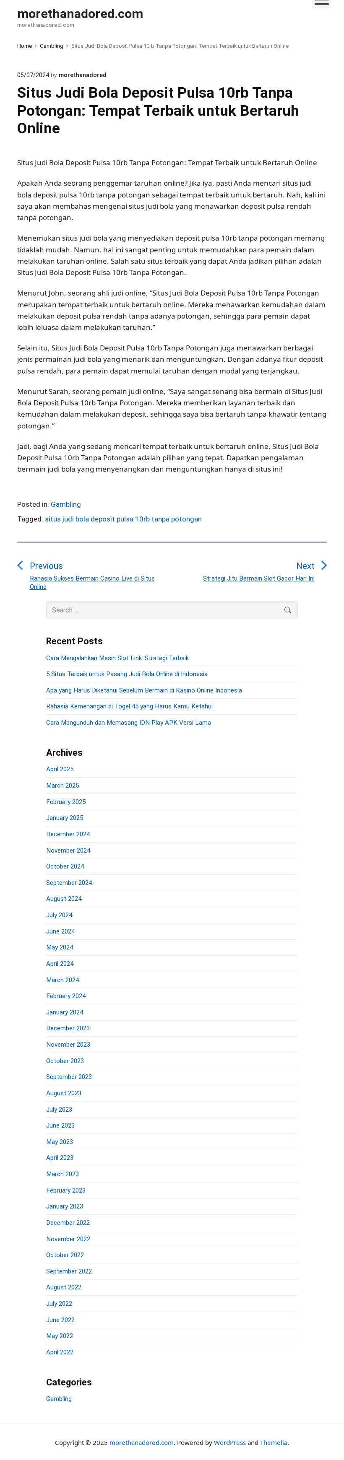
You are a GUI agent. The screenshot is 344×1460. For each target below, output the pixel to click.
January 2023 (64, 1206)
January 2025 (64, 818)
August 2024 (63, 898)
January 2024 (64, 1012)
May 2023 (59, 1142)
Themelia (273, 1442)
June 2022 (60, 1320)
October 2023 (65, 1061)
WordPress (230, 1442)
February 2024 (66, 996)
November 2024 (68, 850)
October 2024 (65, 866)
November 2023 (68, 1044)
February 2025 (66, 802)
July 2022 (59, 1303)
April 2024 (59, 963)
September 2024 (69, 883)
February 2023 (66, 1190)
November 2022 (68, 1239)
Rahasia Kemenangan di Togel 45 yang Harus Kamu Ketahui (129, 706)
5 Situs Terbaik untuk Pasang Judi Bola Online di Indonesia (127, 674)
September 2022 (69, 1271)
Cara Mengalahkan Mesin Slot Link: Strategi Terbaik (117, 658)
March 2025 (62, 785)
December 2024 (68, 834)
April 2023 (59, 1158)
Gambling (66, 504)
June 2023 (60, 1125)
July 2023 (59, 1109)
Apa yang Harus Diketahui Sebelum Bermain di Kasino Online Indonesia (144, 690)
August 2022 (63, 1287)
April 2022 (59, 1352)
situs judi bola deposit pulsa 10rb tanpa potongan (123, 519)
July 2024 (59, 915)
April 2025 (59, 769)
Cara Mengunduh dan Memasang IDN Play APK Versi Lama (128, 722)
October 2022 (65, 1255)
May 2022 (59, 1336)
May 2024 (59, 947)
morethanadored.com (141, 1442)
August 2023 (63, 1093)
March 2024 (62, 980)
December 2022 (68, 1223)
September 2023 (69, 1077)
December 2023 (68, 1028)
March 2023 (62, 1174)
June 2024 (60, 931)
